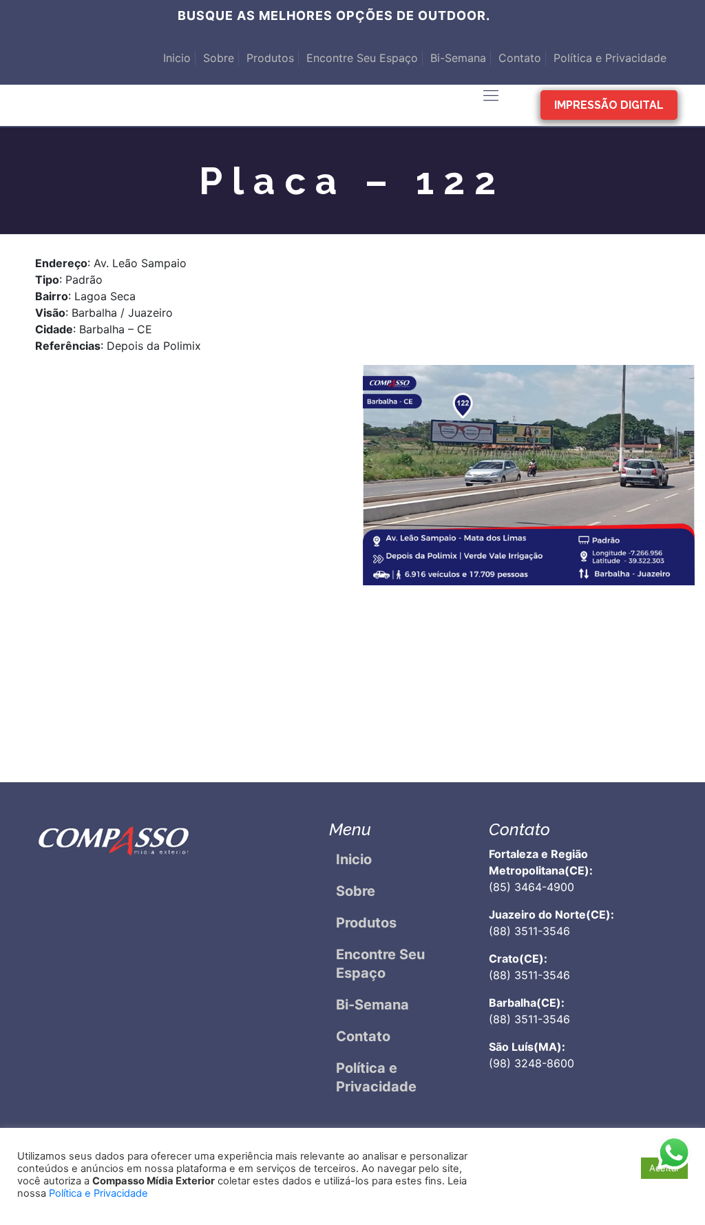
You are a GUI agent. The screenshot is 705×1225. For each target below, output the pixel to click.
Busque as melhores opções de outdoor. (334, 15)
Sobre (218, 58)
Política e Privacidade (610, 58)
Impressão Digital (609, 105)
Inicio (177, 58)
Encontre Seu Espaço (362, 58)
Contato (519, 58)
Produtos (270, 58)
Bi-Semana (458, 58)
